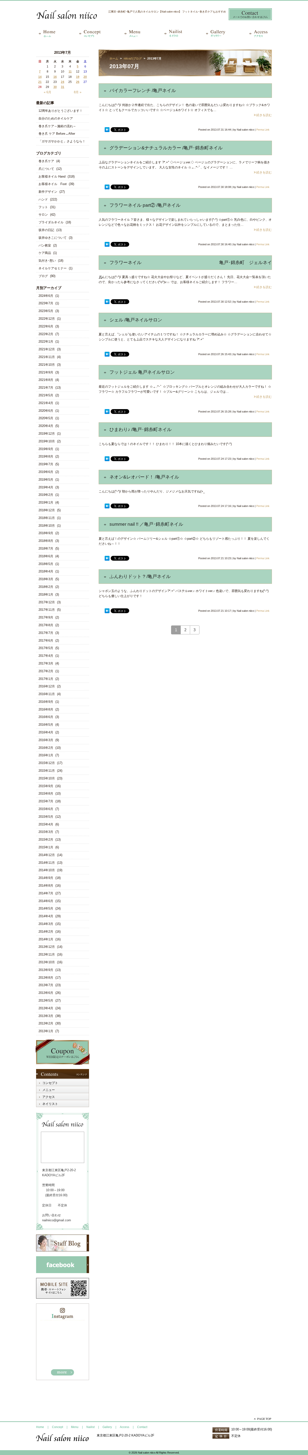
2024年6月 (45, 296)
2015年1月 (45, 847)
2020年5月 (45, 418)
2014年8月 (45, 885)
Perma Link (263, 129)
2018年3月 (45, 579)
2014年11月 (46, 862)
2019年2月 (45, 495)
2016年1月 (45, 755)
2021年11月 (46, 357)
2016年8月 (45, 709)
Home (40, 1427)
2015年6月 (45, 809)
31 (62, 87)
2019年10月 (46, 441)
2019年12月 (46, 433)
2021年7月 (45, 387)
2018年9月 (45, 533)
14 (40, 77)
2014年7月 (45, 893)
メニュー (48, 1090)
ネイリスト (50, 1104)
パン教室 (44, 245)
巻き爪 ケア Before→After (56, 133)
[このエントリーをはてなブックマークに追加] (107, 129)
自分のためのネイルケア (55, 118)
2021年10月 (46, 364)
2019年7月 (45, 464)
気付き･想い (47, 260)
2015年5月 (45, 816)
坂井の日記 (46, 230)
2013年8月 (45, 977)
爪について (46, 169)
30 (55, 87)
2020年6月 (45, 410)
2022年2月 (45, 334)
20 (85, 77)
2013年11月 (46, 954)
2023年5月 (45, 311)
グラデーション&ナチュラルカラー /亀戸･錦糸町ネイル (166, 147)
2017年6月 (45, 640)
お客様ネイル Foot (52, 184)
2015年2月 (45, 839)
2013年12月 (46, 947)
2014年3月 (45, 924)
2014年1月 (45, 939)
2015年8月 (45, 793)
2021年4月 (45, 403)
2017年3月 (45, 663)
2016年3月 (45, 740)
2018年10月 (46, 525)
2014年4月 (45, 916)
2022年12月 (46, 318)
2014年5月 (45, 908)
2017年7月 (45, 633)
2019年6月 (45, 472)
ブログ (43, 276)
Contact (142, 1427)
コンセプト (50, 1083)
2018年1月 (45, 594)
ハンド (43, 199)
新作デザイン (47, 191)
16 (55, 77)
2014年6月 (45, 901)
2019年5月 (45, 479)
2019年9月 (45, 449)
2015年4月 (45, 824)
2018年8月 (45, 541)
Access (124, 1427)
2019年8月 (45, 456)
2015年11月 (46, 770)
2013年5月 (45, 1000)
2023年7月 (45, 303)
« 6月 (47, 92)
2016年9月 (45, 702)
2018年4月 (45, 571)
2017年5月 (45, 648)
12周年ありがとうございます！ (60, 111)
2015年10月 (46, 778)
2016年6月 (45, 717)
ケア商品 (44, 253)
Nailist (90, 1427)
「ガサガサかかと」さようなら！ (61, 141)
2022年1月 (45, 341)
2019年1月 (45, 502)
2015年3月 (45, 832)
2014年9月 (45, 878)
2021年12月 (46, 349)
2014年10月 (46, 870)
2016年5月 (45, 724)
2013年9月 (45, 970)
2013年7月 (45, 985)
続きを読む (264, 115)
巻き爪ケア (46, 161)
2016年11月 (46, 694)
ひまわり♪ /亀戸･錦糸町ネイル (140, 429)
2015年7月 (45, 801)
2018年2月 (45, 587)
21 (40, 82)
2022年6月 (45, 326)
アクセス (48, 1097)
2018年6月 (45, 556)
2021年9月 (45, 372)
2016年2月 (45, 748)
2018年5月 (45, 564)
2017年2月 (45, 671)
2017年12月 (46, 602)
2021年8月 (45, 380)
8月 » (77, 92)
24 (62, 82)
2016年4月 (45, 732)
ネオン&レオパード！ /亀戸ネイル (144, 476)
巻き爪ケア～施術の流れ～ (57, 126)
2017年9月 (45, 617)
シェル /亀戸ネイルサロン (135, 319)
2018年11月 (46, 518)
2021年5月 (45, 395)
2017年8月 (45, 625)
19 (77, 77)
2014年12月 (46, 855)
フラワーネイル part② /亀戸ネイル (144, 205)
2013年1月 (45, 1031)
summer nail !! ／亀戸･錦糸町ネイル (146, 524)
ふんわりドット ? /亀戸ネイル (140, 576)
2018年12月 (46, 510)
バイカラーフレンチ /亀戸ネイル (142, 90)
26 (77, 82)
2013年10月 (46, 962)
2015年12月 (46, 763)
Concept (57, 1427)
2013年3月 (45, 1016)
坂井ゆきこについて (52, 237)
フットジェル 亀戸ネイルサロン (142, 372)
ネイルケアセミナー (52, 268)
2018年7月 (45, 548)
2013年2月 (45, 1023)
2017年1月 (45, 679)
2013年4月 (45, 1008)
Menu (74, 1427)
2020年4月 (45, 426)
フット (43, 207)
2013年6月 (45, 993)
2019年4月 (45, 487)
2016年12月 (46, 686)
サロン (43, 214)
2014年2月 (45, 931)
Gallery (107, 1427)
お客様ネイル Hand (51, 176)
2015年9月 (45, 786)
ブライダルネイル (51, 222)
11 (70, 71)
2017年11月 (46, 609)
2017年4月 (45, 656)
